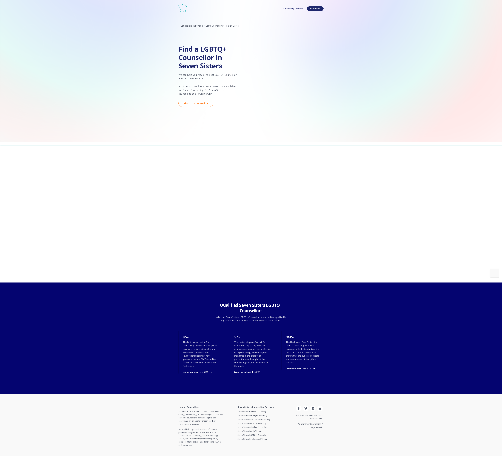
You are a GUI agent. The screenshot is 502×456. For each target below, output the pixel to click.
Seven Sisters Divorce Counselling (252, 423)
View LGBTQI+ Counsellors (196, 103)
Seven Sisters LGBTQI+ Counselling (252, 435)
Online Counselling (193, 90)
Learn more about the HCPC (299, 368)
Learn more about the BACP (196, 372)
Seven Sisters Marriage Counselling (252, 415)
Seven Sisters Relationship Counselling (254, 419)
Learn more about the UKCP (247, 372)
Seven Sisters (232, 25)
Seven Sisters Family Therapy (250, 431)
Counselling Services (292, 8)
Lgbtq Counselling (215, 25)
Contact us (315, 8)
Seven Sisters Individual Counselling (252, 427)
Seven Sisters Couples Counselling (252, 411)
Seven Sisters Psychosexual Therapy (253, 439)
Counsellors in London (192, 25)
